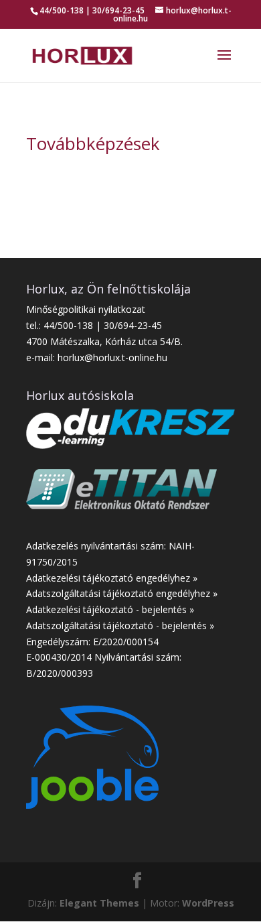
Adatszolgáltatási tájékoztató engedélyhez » (121, 593)
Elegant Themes (99, 903)
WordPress (208, 903)
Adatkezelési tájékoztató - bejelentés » (110, 609)
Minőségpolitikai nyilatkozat (85, 309)
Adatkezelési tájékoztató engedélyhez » (111, 578)
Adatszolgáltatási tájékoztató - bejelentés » (120, 625)
